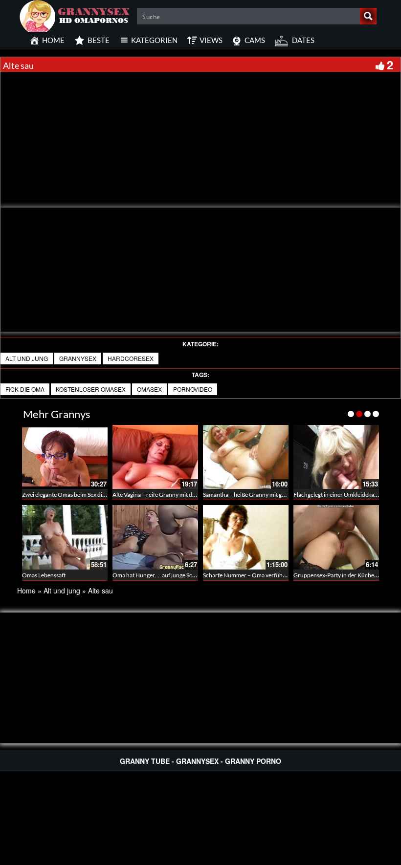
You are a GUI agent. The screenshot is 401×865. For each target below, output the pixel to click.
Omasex (149, 389)
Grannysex (77, 358)
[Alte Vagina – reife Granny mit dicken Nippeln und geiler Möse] (155, 457)
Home (26, 590)
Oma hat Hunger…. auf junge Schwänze (162, 575)
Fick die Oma (25, 389)
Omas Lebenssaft (44, 575)
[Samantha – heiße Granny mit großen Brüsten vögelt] (246, 457)
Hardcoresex (131, 358)
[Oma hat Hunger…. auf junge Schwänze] (155, 537)
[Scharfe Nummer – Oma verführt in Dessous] (246, 537)
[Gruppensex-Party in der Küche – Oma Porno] (336, 537)
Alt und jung (26, 358)
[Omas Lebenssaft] (65, 537)
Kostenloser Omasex (91, 389)
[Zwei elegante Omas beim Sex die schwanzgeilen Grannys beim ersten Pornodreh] (65, 457)
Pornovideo (192, 389)
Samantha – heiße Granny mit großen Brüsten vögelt (269, 494)
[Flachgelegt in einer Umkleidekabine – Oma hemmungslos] (336, 457)
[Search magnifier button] (368, 16)
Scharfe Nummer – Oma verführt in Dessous (259, 575)
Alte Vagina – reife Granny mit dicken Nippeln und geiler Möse (190, 494)
